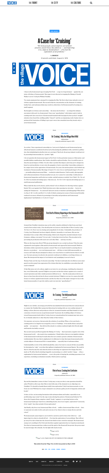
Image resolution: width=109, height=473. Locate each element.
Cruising (58, 449)
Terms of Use (59, 461)
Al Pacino (53, 449)
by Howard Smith (65, 215)
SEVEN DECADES (64, 210)
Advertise (51, 461)
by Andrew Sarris (65, 373)
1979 (49, 449)
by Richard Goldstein (64, 139)
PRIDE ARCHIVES (64, 133)
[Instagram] (80, 461)
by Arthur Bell (65, 297)
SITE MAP (65, 465)
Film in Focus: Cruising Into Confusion (65, 370)
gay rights (63, 449)
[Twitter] (76, 461)
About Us (31, 461)
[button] (91, 3)
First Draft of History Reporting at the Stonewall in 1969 (64, 212)
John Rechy (55, 55)
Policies (67, 461)
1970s (46, 449)
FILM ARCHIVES (65, 291)
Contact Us (43, 461)
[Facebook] (73, 461)
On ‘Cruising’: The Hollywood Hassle (65, 294)
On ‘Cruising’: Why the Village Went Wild (65, 136)
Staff (37, 461)
